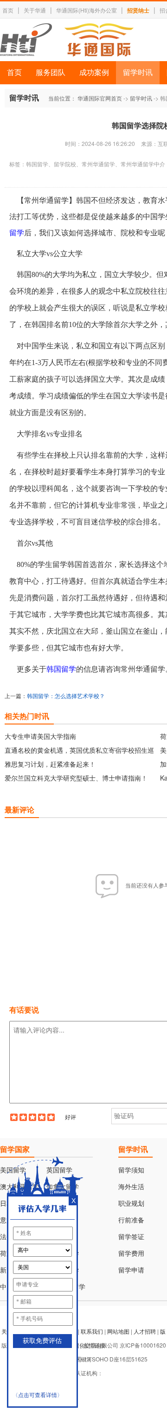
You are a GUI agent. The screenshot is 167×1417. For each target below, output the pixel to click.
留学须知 (131, 1170)
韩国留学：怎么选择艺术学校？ (66, 695)
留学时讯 (138, 72)
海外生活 (131, 1187)
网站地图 (118, 1331)
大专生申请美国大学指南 (40, 736)
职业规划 (131, 1203)
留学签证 (131, 1237)
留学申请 (131, 1270)
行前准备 (131, 1220)
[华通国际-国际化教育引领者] (67, 40)
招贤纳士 (138, 10)
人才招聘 (145, 1331)
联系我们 (92, 1331)
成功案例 (94, 72)
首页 (7, 10)
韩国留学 (61, 669)
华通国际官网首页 (99, 98)
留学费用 (131, 1253)
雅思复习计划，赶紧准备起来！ (50, 763)
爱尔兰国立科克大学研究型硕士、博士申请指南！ (76, 777)
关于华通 (35, 10)
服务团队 (50, 72)
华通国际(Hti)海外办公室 (86, 10)
